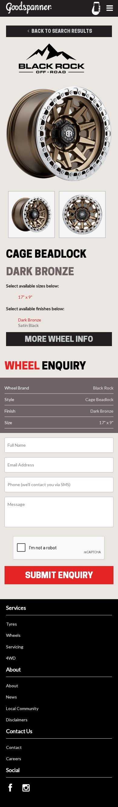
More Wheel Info (59, 339)
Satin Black (28, 325)
